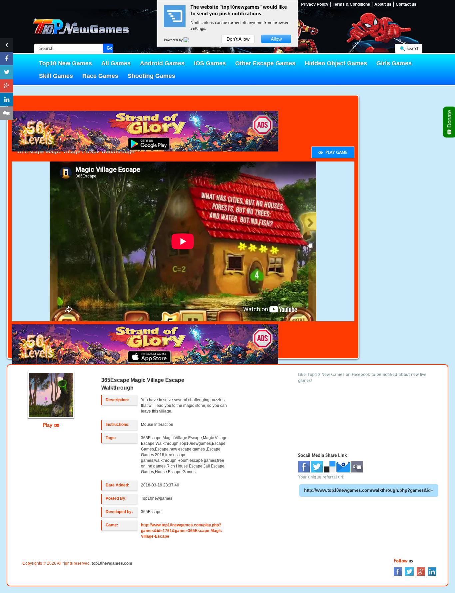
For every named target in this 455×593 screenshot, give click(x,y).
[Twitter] (409, 570)
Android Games (162, 63)
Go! (110, 48)
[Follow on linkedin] (6, 99)
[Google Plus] (421, 570)
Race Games (100, 76)
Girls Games (394, 63)
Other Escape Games (265, 63)
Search (413, 48)
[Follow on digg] (6, 113)
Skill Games (56, 76)
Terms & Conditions (351, 4)
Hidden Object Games (336, 63)
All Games (116, 63)
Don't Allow (238, 39)
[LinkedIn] (432, 570)
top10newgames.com (112, 563)
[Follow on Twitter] (6, 72)
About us (382, 4)
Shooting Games (151, 76)
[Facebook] (398, 570)
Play (48, 425)
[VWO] (190, 39)
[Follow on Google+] (6, 86)
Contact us (406, 4)
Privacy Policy (314, 4)
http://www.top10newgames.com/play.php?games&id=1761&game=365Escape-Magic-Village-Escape (182, 531)
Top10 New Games (65, 63)
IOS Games (210, 63)
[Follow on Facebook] (6, 58)
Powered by (174, 39)
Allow (276, 39)
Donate (449, 119)
